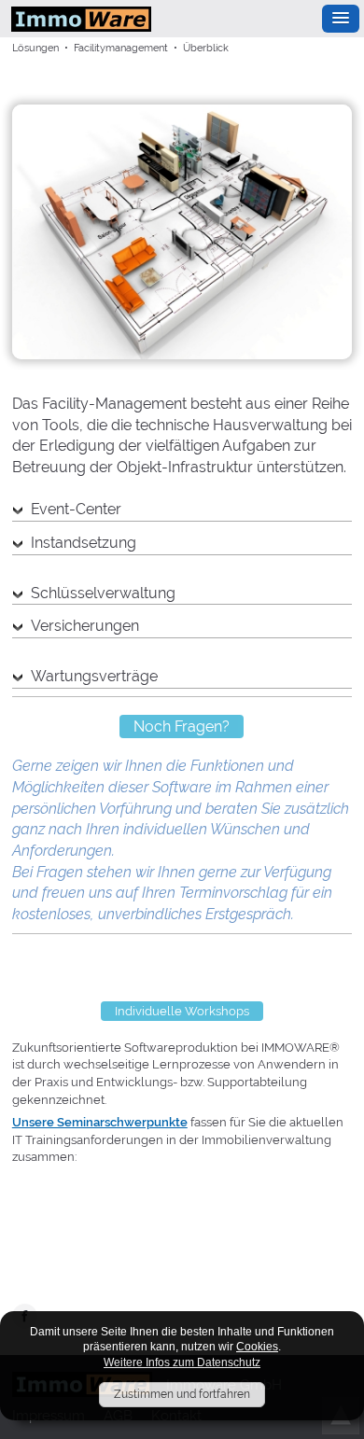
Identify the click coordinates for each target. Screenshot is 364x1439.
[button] (340, 19)
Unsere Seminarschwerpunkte (100, 1122)
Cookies (257, 1346)
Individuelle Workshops (182, 1011)
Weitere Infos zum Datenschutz (182, 1362)
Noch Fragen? (181, 726)
